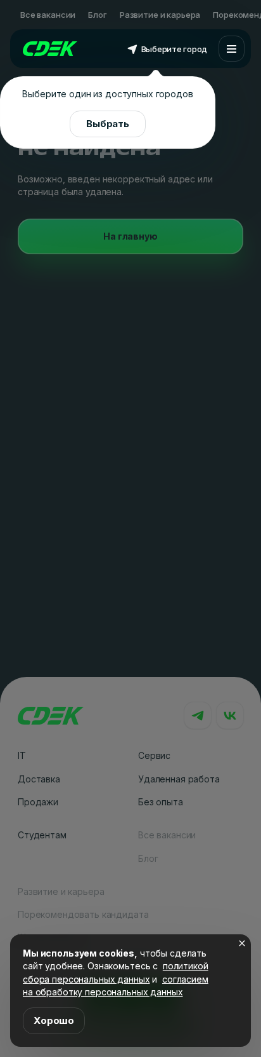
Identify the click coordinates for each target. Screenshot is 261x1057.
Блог (97, 15)
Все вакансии (47, 15)
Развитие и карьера (160, 15)
